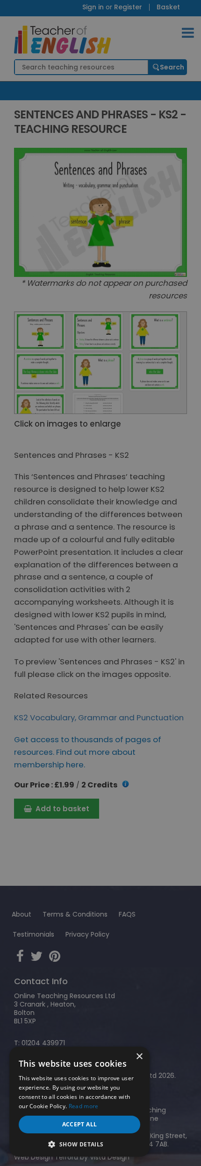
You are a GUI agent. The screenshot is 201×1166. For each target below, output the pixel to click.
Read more (84, 1106)
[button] (79, 1143)
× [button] (139, 1056)
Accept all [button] (79, 1124)
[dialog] (100, 583)
